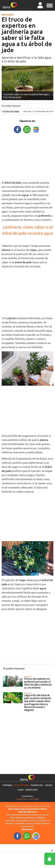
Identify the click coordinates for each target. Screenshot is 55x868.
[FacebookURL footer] (17, 835)
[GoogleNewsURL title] (36, 129)
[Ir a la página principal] (10, 5)
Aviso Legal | (14, 808)
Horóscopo (31, 789)
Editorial (34, 799)
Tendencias (36, 785)
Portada (7, 785)
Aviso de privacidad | (30, 808)
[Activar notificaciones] (36, 859)
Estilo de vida (11, 111)
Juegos (48, 785)
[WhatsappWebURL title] (27, 129)
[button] (49, 5)
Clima (21, 789)
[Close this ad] (52, 850)
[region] (27, 156)
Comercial (21, 799)
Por (11, 106)
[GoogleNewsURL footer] (36, 835)
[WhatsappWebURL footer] (27, 835)
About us (32, 811)
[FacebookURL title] (17, 129)
